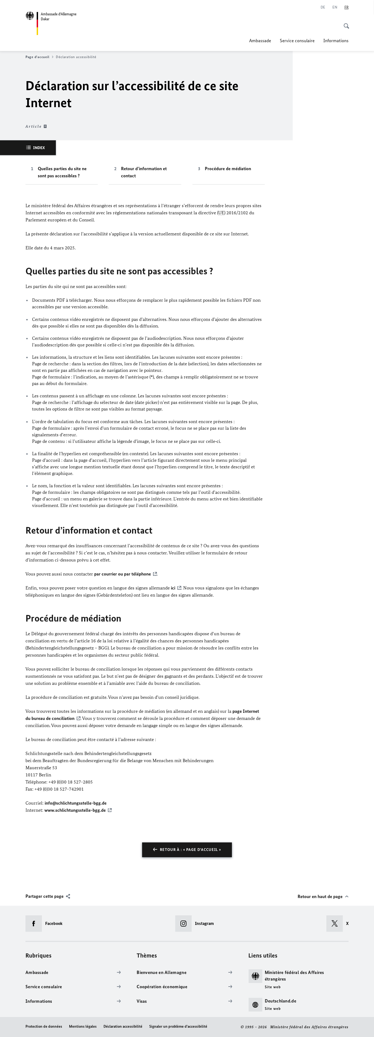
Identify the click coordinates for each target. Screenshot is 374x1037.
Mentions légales (83, 1026)
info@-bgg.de (76, 803)
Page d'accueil (37, 57)
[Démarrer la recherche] (345, 23)
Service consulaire (297, 40)
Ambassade (260, 40)
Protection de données (43, 1026)
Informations (336, 40)
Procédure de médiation (228, 168)
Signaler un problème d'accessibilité (178, 1026)
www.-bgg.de (75, 810)
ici (173, 588)
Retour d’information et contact (144, 172)
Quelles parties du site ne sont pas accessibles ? (62, 172)
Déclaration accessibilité (122, 1026)
